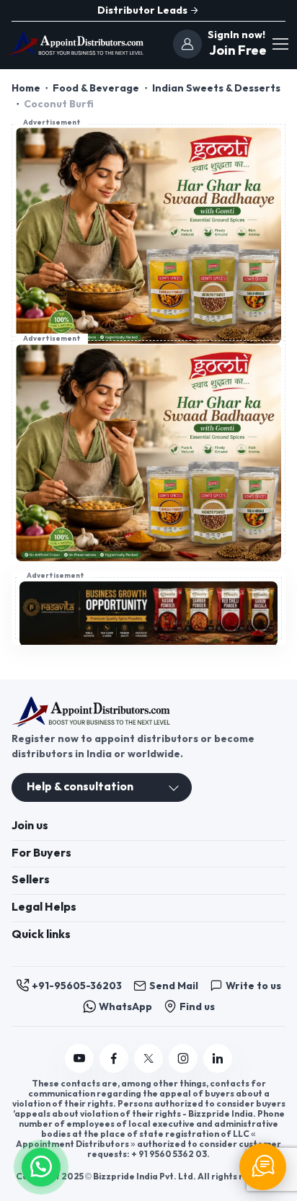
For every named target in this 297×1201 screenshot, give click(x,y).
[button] (41, 1165)
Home (26, 88)
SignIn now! (236, 35)
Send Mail (173, 986)
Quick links (41, 935)
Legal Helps (44, 907)
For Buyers (41, 853)
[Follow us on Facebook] (113, 1058)
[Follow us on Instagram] (183, 1058)
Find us (197, 1006)
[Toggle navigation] (280, 44)
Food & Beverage (96, 88)
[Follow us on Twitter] (148, 1058)
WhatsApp (125, 1006)
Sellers (31, 880)
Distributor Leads (143, 10)
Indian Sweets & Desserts (216, 88)
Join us (30, 826)
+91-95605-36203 (77, 986)
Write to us (253, 986)
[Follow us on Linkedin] (217, 1058)
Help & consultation (80, 787)
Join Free (236, 51)
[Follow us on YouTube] (79, 1058)
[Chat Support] (262, 1166)
